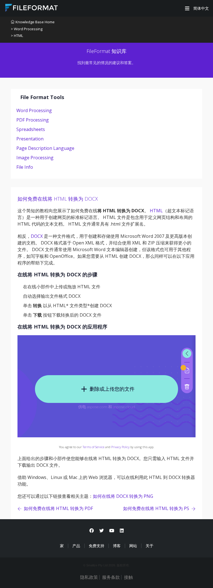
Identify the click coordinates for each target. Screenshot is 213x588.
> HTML (17, 35)
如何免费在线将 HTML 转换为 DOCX (57, 198)
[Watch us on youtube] (111, 530)
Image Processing (35, 158)
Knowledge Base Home (35, 21)
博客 (117, 546)
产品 (76, 546)
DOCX (37, 236)
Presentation (30, 139)
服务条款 (111, 577)
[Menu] (187, 8)
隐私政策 (89, 577)
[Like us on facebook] (92, 530)
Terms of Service (93, 447)
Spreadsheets (30, 129)
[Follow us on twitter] (101, 530)
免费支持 (96, 546)
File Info (24, 167)
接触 (128, 577)
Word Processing (34, 110)
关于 (149, 546)
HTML (156, 211)
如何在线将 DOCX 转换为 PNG (123, 496)
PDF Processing (32, 120)
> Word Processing (26, 28)
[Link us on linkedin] (121, 530)
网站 (133, 546)
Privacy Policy (120, 447)
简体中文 (200, 8)
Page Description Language (45, 148)
